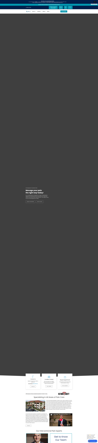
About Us (33, 11)
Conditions (39, 11)
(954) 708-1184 (35, 383)
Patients (44, 11)
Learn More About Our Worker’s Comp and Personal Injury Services (49, 4)
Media (48, 11)
